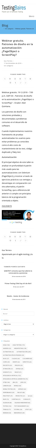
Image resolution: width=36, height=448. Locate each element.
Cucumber (27, 358)
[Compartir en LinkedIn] (20, 79)
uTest (28, 409)
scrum (26, 399)
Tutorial (18, 409)
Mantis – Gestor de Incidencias (18, 296)
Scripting (16, 399)
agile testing (19, 345)
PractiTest (8, 396)
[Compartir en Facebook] (10, 79)
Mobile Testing (9, 389)
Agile (6, 345)
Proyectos (20, 396)
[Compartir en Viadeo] (20, 83)
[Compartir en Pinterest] (15, 79)
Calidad (16, 358)
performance (8, 392)
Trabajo (7, 409)
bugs (6, 358)
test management (21, 406)
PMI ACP (21, 392)
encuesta (7, 365)
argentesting (20, 348)
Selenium (7, 403)
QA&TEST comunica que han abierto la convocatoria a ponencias (18, 272)
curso (6, 362)
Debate (16, 362)
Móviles (22, 389)
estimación (8, 369)
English (19, 365)
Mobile (17, 386)
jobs (23, 382)
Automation (8, 352)
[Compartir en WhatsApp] (26, 83)
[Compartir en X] (5, 79)
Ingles (18, 372)
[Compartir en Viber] (25, 79)
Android (7, 348)
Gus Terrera (8, 61)
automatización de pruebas (13, 355)
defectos (27, 362)
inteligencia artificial (12, 375)
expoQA (19, 369)
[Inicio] (2, 28)
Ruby (6, 399)
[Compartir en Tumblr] (15, 83)
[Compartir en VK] (30, 79)
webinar (7, 413)
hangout (7, 372)
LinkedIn (7, 386)
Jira (15, 382)
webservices (19, 413)
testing (7, 406)
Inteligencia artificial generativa (15, 379)
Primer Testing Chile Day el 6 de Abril (18, 283)
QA (30, 396)
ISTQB (6, 382)
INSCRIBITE (7, 206)
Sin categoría (8, 66)
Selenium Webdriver (22, 403)
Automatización (24, 352)
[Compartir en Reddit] (10, 83)
